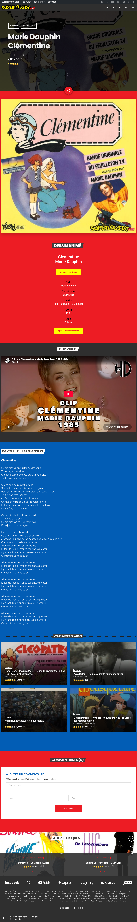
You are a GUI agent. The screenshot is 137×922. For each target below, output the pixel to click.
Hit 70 (89, 899)
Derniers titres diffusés (121, 896)
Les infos (41, 901)
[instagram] (118, 2)
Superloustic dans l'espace (68, 894)
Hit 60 (83, 899)
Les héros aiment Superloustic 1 (92, 894)
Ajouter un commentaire (68, 331)
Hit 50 (76, 899)
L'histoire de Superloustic (40, 891)
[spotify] (123, 2)
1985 (68, 313)
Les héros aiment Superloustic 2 (119, 894)
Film (70, 899)
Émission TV (55, 899)
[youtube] (112, 2)
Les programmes (58, 891)
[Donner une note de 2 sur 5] (11, 64)
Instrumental (112, 899)
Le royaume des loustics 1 (17, 896)
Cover (26, 899)
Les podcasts (56, 896)
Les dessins (51, 901)
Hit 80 (96, 899)
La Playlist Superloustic (102, 896)
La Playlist (68, 294)
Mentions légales (111, 901)
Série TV (14, 901)
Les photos (127, 891)
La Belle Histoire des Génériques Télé (77, 896)
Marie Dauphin (68, 261)
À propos (99, 901)
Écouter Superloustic (20, 891)
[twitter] (108, 1)
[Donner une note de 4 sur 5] (15, 64)
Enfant (64, 899)
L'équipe (69, 891)
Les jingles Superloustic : (47, 894)
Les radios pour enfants (67, 901)
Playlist (13, 25)
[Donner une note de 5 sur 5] (17, 64)
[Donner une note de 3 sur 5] (13, 64)
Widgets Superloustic (28, 901)
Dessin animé (28, 25)
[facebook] (102, 2)
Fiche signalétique (82, 891)
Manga (122, 899)
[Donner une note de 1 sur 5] (9, 64)
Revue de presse (29, 894)
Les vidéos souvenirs (13, 894)
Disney (45, 899)
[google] (129, 2)
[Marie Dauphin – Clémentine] (68, 232)
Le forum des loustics (86, 901)
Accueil (8, 891)
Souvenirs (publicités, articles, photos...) (106, 891)
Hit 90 (103, 899)
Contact (123, 901)
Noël (128, 899)
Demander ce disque (68, 272)
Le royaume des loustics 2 (39, 896)
